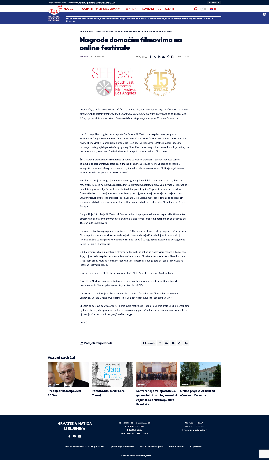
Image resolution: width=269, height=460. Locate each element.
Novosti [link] (84, 57)
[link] (264, 14)
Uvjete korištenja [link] (107, 2)
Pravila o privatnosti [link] (88, 2)
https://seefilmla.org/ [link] (120, 314)
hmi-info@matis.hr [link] (197, 430)
